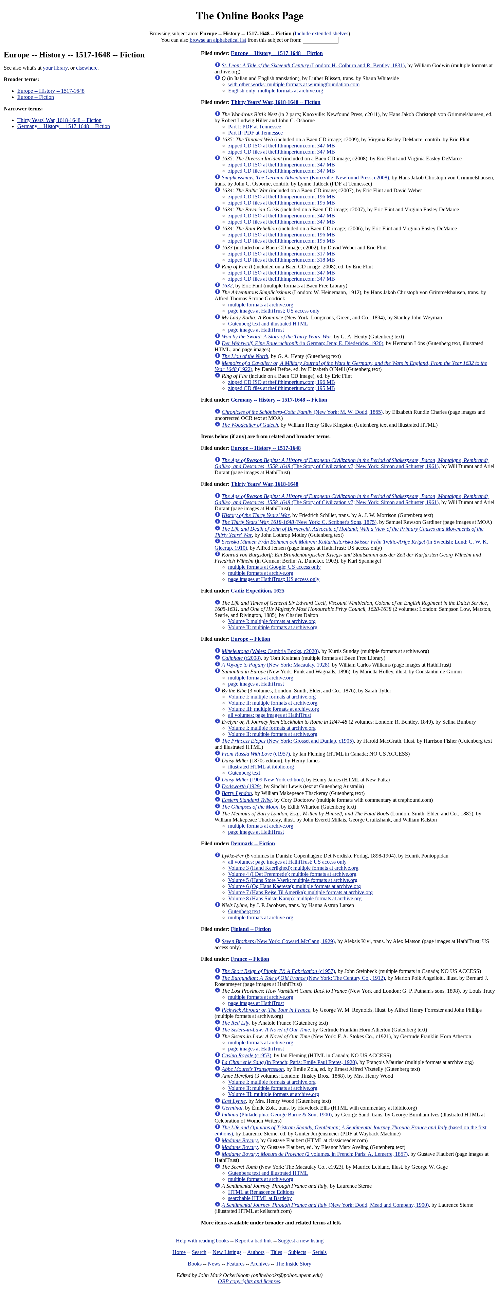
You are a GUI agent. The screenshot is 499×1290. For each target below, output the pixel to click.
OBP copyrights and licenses (249, 1281)
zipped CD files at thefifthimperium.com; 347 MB (281, 152)
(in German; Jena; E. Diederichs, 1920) (302, 343)
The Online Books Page (249, 15)
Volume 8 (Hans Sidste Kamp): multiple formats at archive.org (295, 898)
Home (179, 1252)
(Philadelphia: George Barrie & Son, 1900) (277, 1114)
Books (195, 1264)
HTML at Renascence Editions (261, 1192)
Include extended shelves (321, 33)
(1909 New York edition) (262, 779)
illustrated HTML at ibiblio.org (261, 767)
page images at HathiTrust (256, 330)
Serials (319, 1252)
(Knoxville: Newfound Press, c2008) (305, 177)
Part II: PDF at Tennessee (255, 133)
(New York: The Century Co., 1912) (303, 978)
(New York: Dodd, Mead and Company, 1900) (325, 1205)
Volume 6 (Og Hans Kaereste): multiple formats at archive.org (294, 886)
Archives (260, 1264)
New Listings (226, 1252)
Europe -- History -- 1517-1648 (51, 91)
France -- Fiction (250, 959)
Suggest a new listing (301, 1240)
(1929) (241, 786)
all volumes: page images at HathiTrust (269, 715)
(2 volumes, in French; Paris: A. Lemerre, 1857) (315, 1154)
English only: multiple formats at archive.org (275, 90)
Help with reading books (202, 1240)
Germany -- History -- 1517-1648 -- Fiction (63, 126)
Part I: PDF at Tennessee (254, 126)
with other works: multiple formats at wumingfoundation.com (293, 84)
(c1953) (246, 1055)
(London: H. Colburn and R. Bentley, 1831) (313, 65)
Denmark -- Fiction (253, 843)
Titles (276, 1252)
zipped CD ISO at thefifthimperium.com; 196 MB (281, 196)
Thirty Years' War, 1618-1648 (264, 484)
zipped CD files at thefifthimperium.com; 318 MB (281, 260)
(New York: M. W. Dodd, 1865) (302, 412)
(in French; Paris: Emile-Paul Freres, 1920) (289, 1062)
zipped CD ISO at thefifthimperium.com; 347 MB (281, 145)
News (214, 1264)
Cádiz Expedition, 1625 (257, 591)
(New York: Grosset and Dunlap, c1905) (288, 741)
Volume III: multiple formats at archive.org (273, 709)
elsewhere (86, 68)
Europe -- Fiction (35, 97)
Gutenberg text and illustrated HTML (268, 323)
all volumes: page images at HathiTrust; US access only (287, 862)
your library (55, 68)
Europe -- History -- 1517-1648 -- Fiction (277, 53)
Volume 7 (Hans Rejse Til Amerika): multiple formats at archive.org (300, 892)
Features (235, 1264)
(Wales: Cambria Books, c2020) (270, 651)
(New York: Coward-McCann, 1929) (278, 941)
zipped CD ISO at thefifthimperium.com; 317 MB (281, 254)
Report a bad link (253, 1240)
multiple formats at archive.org (260, 304)
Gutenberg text (244, 773)
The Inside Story (293, 1264)
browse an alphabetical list (218, 40)
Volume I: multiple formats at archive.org (272, 621)
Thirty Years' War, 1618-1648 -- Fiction (59, 120)
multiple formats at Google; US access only (274, 567)
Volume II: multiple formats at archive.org (272, 627)
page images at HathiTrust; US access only (273, 311)
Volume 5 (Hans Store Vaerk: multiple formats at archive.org (292, 880)
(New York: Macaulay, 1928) (275, 665)
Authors (255, 1252)
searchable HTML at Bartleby (260, 1198)
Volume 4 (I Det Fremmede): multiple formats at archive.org (292, 874)
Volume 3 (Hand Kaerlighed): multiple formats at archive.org (293, 868)
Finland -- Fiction (251, 929)
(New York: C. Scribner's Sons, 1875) (299, 522)
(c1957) (256, 754)
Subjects (297, 1252)
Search (199, 1252)
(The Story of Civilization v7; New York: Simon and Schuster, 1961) (352, 463)
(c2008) (241, 658)
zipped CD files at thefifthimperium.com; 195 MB (281, 203)
